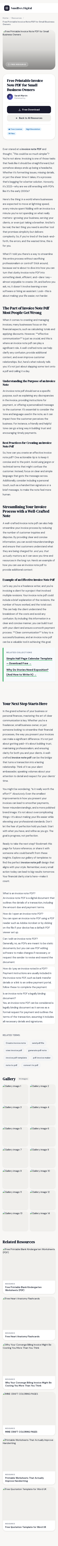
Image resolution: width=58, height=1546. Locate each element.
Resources (17, 18)
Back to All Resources (30, 118)
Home (5, 18)
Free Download (31, 109)
